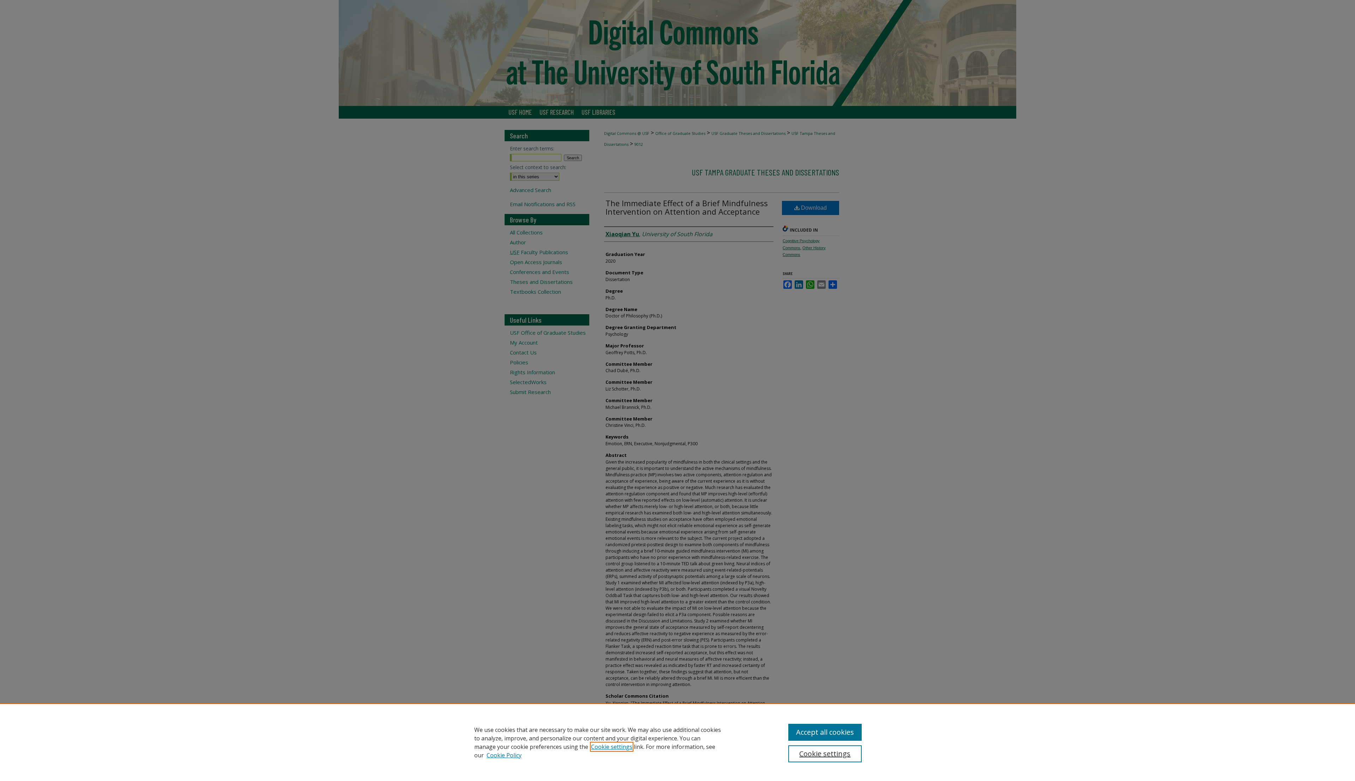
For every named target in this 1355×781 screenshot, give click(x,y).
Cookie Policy (504, 755)
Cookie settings (611, 747)
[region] (677, 742)
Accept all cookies (825, 732)
